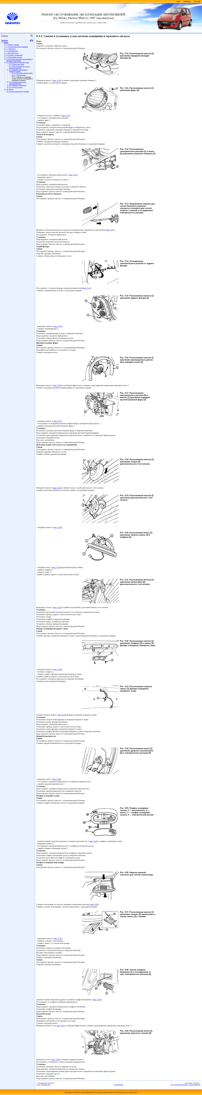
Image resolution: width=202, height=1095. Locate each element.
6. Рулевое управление (14, 55)
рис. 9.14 (86, 288)
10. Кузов (10, 89)
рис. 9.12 (73, 175)
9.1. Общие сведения (16, 64)
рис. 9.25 (93, 841)
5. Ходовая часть (12, 53)
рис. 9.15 (58, 326)
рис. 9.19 (57, 527)
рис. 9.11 (66, 115)
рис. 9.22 (57, 669)
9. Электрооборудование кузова (18, 62)
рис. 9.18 (57, 488)
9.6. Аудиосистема (15, 87)
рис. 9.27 (58, 938)
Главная (4, 36)
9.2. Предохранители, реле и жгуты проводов (19, 67)
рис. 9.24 (56, 779)
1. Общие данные (13, 44)
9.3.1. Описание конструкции (22, 73)
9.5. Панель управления (17, 85)
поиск (178, 1)
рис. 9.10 (57, 80)
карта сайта (197, 1)
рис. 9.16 (57, 385)
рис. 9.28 (97, 999)
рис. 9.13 (110, 230)
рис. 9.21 (57, 607)
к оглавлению (118, 1084)
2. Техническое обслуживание (17, 47)
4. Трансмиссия (12, 51)
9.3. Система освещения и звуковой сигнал (18, 70)
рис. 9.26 (94, 904)
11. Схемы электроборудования (18, 91)
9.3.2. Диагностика (18, 75)
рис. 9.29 (55, 1059)
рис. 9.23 (62, 715)
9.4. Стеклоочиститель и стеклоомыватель (17, 82)
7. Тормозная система (14, 57)
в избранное (187, 1)
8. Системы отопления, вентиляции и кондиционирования (20, 60)
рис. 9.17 (57, 421)
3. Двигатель (11, 49)
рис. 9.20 (56, 567)
